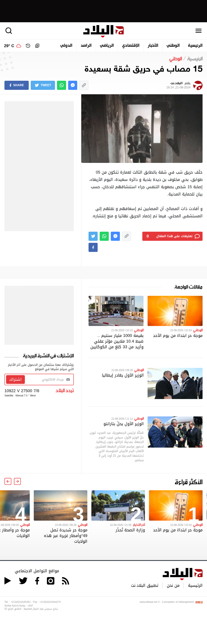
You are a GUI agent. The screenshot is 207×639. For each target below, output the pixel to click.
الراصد (86, 46)
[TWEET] (93, 236)
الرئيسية (195, 46)
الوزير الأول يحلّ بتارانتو (124, 423)
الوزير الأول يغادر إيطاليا (123, 375)
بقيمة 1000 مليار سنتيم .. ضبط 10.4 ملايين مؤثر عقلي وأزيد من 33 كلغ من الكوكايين (117, 341)
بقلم (178, 85)
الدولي (66, 46)
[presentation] (17, 481)
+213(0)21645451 (21, 602)
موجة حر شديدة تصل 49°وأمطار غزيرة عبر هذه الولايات (65, 535)
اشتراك (15, 379)
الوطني (173, 46)
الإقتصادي (130, 46)
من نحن (173, 585)
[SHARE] (93, 247)
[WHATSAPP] (61, 85)
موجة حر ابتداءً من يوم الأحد (178, 335)
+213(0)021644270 (50, 602)
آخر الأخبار (139, 524)
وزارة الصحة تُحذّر (130, 530)
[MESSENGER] (72, 85)
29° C (9, 46)
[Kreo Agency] (198, 602)
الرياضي (107, 46)
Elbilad (103, 31)
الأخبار (153, 46)
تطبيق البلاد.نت (144, 585)
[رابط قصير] (83, 85)
